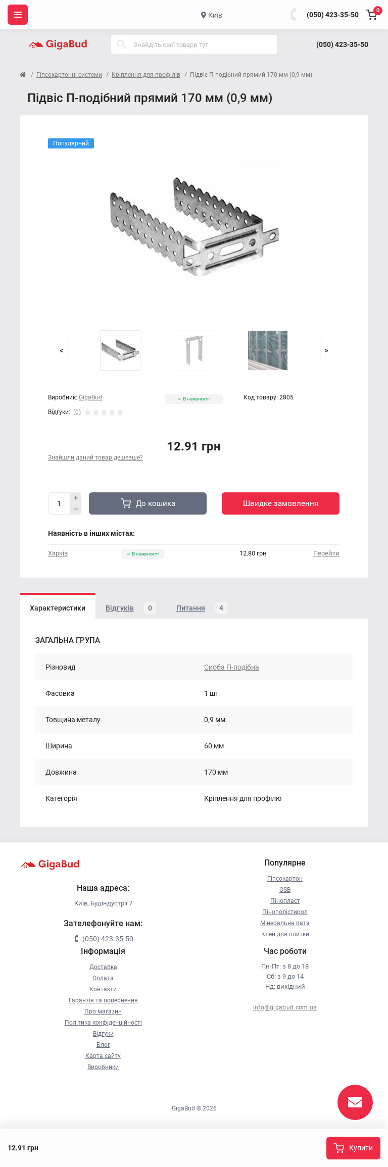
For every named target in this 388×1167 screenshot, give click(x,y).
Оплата (103, 978)
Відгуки (103, 1033)
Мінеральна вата (285, 923)
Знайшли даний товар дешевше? (95, 457)
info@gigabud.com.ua (285, 1007)
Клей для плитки (285, 934)
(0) (77, 412)
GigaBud (90, 397)
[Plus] (75, 497)
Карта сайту (103, 1055)
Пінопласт (285, 900)
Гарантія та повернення (103, 1000)
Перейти (326, 553)
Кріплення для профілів (146, 74)
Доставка (103, 967)
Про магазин (103, 1011)
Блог (103, 1044)
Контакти (103, 989)
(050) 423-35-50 (333, 15)
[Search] (122, 44)
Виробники (103, 1067)
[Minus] (75, 509)
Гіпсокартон (285, 878)
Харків (58, 553)
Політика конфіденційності (103, 1022)
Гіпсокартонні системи (69, 74)
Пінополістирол (285, 912)
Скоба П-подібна (231, 667)
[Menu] (18, 15)
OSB (284, 889)
